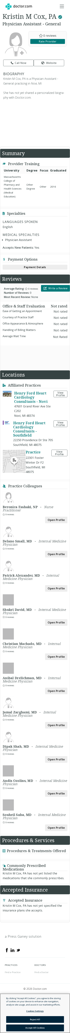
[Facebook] (7, 950)
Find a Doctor (42, 972)
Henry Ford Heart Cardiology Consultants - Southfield (29, 429)
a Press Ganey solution (23, 936)
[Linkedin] (12, 950)
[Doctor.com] (19, 6)
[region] (35, 1013)
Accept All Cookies (35, 1027)
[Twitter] (18, 950)
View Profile (60, 394)
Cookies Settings (35, 1011)
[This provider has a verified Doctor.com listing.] (60, 16)
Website (51, 63)
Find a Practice (13, 972)
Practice (33, 452)
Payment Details (35, 267)
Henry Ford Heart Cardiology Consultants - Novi (31, 397)
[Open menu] (62, 6)
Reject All (35, 1019)
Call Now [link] (20, 63)
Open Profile (56, 520)
